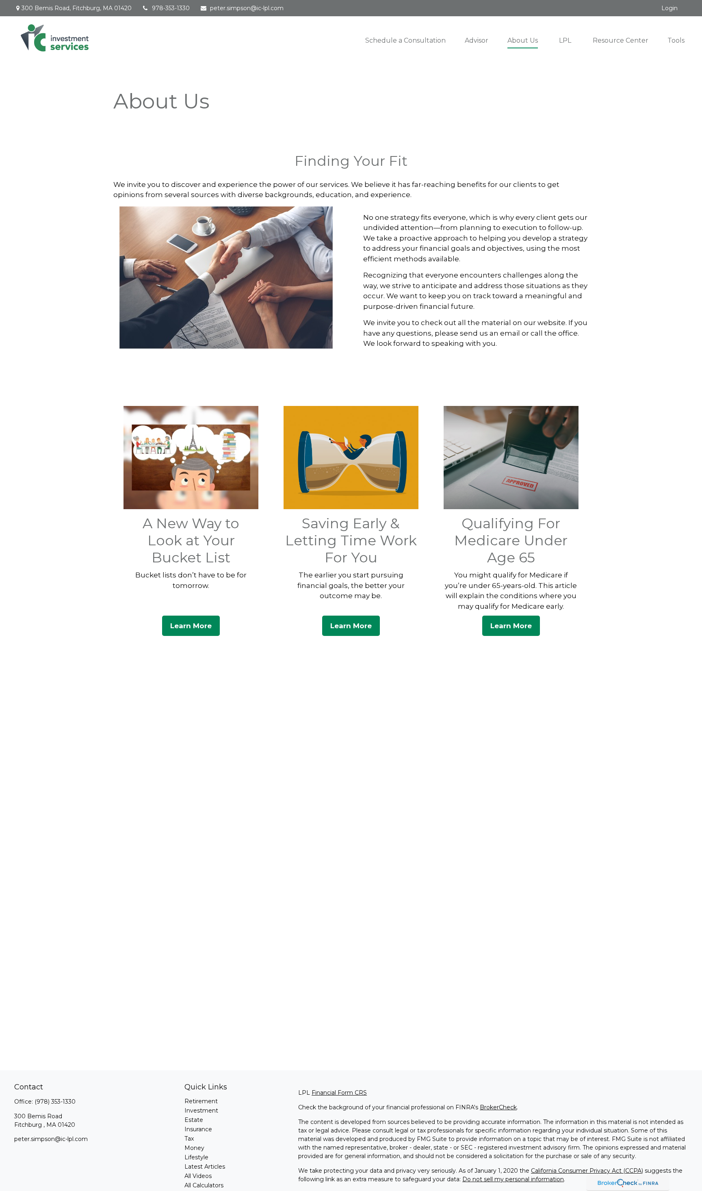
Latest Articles (204, 1166)
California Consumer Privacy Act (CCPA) (587, 1170)
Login (669, 8)
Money (194, 1148)
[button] (405, 40)
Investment (201, 1110)
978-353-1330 (171, 8)
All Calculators (203, 1185)
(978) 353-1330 (55, 1101)
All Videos (198, 1176)
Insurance (198, 1129)
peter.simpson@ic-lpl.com (247, 8)
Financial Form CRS (339, 1092)
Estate (193, 1120)
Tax (189, 1138)
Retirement (201, 1101)
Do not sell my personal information (513, 1179)
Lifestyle (196, 1157)
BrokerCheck (498, 1107)
